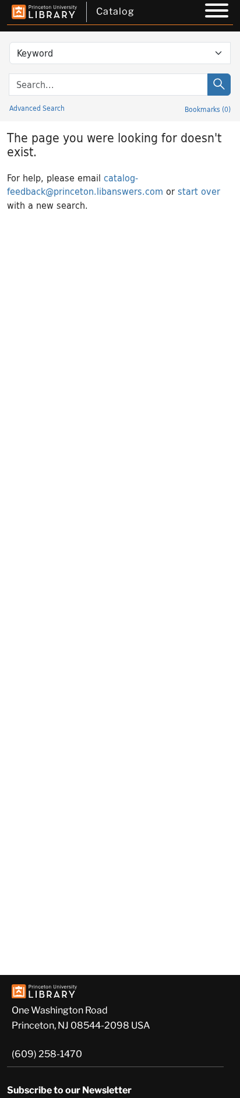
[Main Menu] (216, 12)
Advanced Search (37, 108)
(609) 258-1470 (47, 1054)
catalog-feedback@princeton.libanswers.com (85, 184)
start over (199, 191)
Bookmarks (208, 109)
